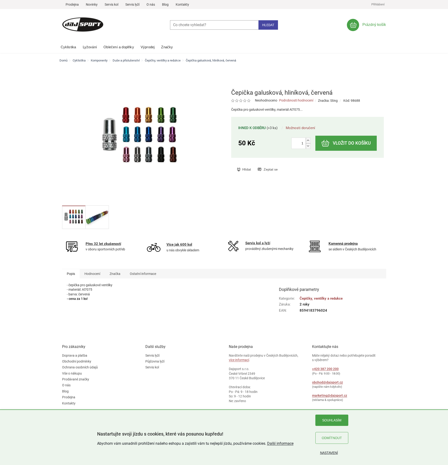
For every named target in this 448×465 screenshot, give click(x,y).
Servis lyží (132, 4)
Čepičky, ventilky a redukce (321, 298)
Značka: (328, 100)
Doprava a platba (74, 355)
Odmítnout (332, 438)
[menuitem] (68, 46)
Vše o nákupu (72, 373)
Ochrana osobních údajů (80, 367)
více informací (239, 360)
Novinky (92, 4)
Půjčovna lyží (154, 361)
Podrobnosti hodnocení (296, 100)
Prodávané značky (75, 379)
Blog (165, 4)
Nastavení (329, 453)
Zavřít (261, 164)
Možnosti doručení (300, 128)
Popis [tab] (71, 274)
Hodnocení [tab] (92, 274)
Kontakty (182, 4)
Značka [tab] (115, 274)
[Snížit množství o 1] (308, 146)
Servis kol (111, 4)
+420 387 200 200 (325, 369)
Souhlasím (331, 420)
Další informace (280, 443)
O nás (151, 4)
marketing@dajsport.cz (329, 395)
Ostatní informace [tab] (143, 274)
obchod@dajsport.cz (327, 382)
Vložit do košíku (352, 143)
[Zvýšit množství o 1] (308, 140)
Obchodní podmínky (76, 361)
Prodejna (72, 4)
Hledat (268, 25)
